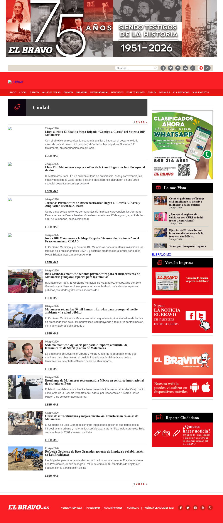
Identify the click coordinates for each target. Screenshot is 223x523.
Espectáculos (136, 92)
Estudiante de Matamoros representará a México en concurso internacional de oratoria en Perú (94, 382)
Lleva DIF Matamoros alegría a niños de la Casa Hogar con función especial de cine (95, 169)
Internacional (99, 92)
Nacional (81, 92)
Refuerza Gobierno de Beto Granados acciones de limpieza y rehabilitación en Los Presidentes (94, 453)
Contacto (133, 507)
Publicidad (93, 507)
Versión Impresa (71, 507)
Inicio (13, 92)
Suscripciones (113, 507)
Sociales (164, 92)
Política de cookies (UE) (159, 507)
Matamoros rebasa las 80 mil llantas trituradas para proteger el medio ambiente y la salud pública (91, 311)
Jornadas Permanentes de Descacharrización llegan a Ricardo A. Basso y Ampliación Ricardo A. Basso (92, 204)
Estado (34, 92)
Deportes (117, 92)
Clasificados (181, 92)
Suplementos (200, 92)
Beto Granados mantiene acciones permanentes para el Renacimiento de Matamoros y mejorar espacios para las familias (92, 275)
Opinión (68, 92)
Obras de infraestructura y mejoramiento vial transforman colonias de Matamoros (91, 417)
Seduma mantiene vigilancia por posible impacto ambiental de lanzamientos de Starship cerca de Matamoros (86, 346)
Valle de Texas (51, 92)
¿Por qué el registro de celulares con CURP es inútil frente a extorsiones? (186, 217)
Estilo (152, 92)
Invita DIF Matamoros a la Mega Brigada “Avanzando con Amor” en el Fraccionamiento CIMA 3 (92, 240)
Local (23, 92)
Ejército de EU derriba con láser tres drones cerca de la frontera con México (186, 233)
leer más (51, 155)
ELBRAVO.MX (161, 254)
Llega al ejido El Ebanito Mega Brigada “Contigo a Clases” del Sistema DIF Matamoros (95, 133)
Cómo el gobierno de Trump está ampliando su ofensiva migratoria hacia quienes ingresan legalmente (186, 201)
